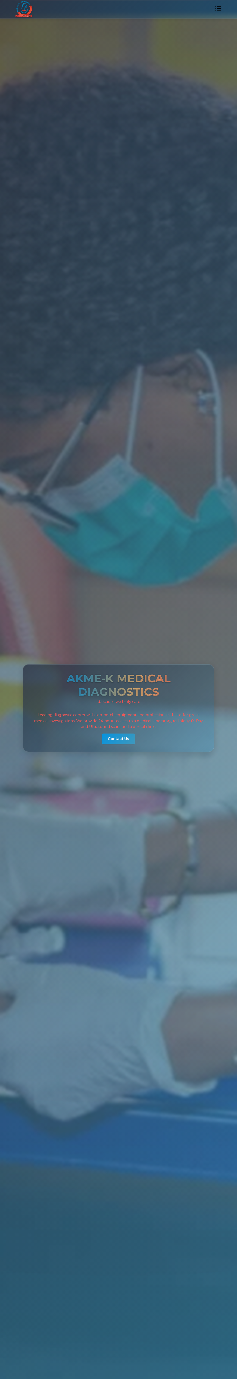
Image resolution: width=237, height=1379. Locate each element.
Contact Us (118, 739)
